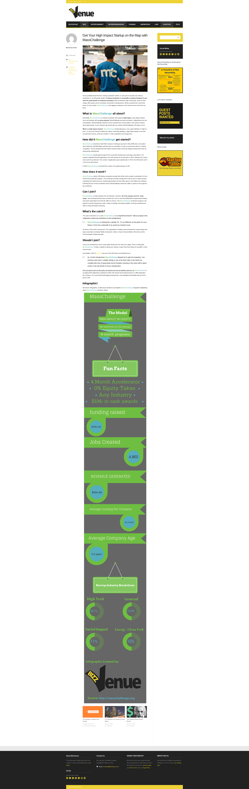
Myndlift (98, 253)
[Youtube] (69, 2)
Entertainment (97, 24)
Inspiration (145, 24)
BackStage (73, 24)
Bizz (84, 24)
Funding (132, 24)
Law (156, 24)
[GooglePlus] (82, 2)
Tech (178, 24)
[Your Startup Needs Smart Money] (137, 712)
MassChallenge (73, 70)
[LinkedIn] (77, 2)
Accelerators (72, 69)
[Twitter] (72, 2)
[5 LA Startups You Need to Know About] (115, 712)
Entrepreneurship (116, 24)
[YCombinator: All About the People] (93, 712)
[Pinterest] (74, 2)
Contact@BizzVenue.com (111, 766)
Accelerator (72, 67)
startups (167, 24)
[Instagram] (80, 2)
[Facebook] (85, 2)
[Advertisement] (105, 732)
